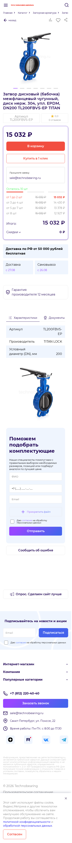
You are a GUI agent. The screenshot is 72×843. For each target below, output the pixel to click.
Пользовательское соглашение (28, 792)
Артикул (21, 118)
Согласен (14, 834)
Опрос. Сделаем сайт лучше (39, 594)
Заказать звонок (35, 703)
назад (12, 20)
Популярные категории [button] (22, 679)
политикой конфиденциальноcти (26, 822)
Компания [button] (11, 672)
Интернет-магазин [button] (18, 664)
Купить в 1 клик (35, 158)
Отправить (36, 531)
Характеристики (25, 318)
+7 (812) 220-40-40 (24, 693)
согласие (27, 520)
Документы (57, 318)
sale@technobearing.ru (25, 178)
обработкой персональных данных (27, 825)
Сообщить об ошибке (35, 550)
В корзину (35, 146)
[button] (54, 118)
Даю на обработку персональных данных (32, 521)
